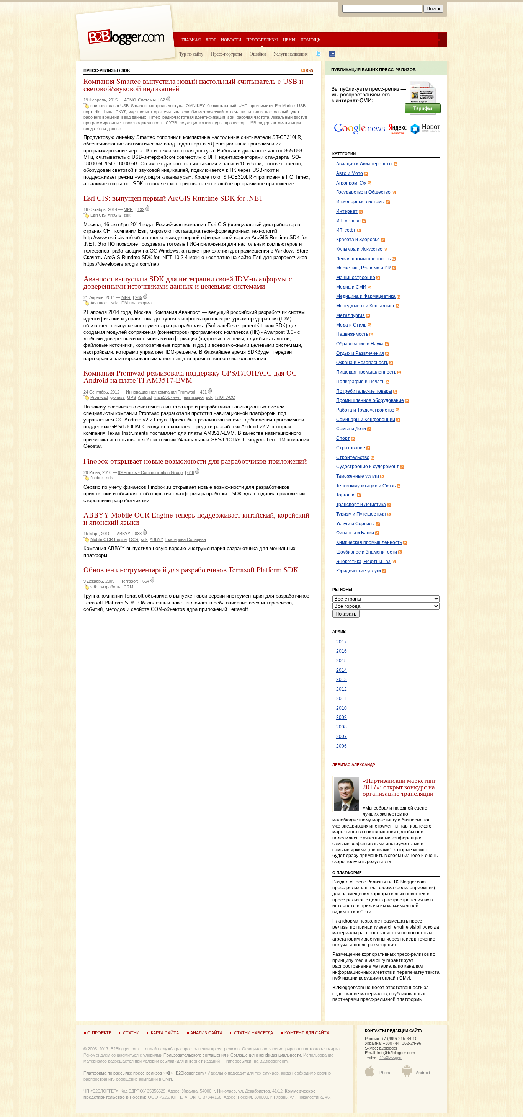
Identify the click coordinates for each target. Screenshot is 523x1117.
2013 (341, 679)
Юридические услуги (358, 570)
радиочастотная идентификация (193, 117)
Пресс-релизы (262, 39)
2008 (341, 727)
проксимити (261, 105)
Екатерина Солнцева (185, 539)
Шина (108, 111)
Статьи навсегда (253, 1032)
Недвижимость (352, 334)
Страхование (350, 448)
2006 (341, 746)
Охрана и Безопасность (362, 362)
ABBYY (123, 533)
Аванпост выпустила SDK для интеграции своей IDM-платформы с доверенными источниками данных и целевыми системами (187, 282)
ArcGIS (114, 215)
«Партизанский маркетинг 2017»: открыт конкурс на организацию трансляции (399, 787)
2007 (341, 736)
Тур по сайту (191, 54)
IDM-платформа (136, 302)
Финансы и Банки (355, 533)
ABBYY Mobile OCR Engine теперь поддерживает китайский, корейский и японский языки (196, 518)
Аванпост (99, 302)
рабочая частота (253, 117)
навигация (194, 397)
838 (138, 533)
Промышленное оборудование (370, 400)
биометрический (207, 111)
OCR (134, 539)
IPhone (384, 1072)
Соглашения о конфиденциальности (265, 1055)
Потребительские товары (364, 391)
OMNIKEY (195, 105)
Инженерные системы (360, 201)
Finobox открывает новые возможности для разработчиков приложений (195, 460)
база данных (109, 128)
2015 (341, 660)
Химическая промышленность (369, 542)
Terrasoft (129, 581)
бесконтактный (221, 105)
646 (190, 472)
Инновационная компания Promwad (160, 392)
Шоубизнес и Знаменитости (366, 552)
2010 (341, 708)
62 (162, 100)
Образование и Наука (360, 343)
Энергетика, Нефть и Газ (363, 561)
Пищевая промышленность (366, 372)
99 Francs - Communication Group (150, 472)
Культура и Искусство (359, 249)
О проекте (99, 1032)
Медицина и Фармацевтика (366, 296)
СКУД (121, 111)
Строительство (352, 457)
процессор (235, 123)
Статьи (131, 1032)
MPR (128, 209)
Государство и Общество (363, 192)
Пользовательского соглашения (194, 1055)
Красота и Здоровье (358, 239)
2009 (341, 717)
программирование (102, 123)
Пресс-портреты (226, 54)
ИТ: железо (348, 221)
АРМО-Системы (140, 100)
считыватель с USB (109, 105)
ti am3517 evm (167, 397)
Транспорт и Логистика (361, 504)
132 (140, 209)
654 (145, 581)
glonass (117, 397)
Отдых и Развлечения (360, 353)
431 (203, 392)
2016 (341, 651)
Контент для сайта (306, 1032)
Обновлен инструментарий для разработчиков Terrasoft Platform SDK (191, 569)
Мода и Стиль (351, 325)
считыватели (176, 111)
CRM (128, 587)
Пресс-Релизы (100, 70)
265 (138, 297)
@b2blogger (390, 1057)
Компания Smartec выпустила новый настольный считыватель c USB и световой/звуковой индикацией (193, 84)
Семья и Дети (351, 428)
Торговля (346, 495)
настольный (276, 111)
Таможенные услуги (357, 476)
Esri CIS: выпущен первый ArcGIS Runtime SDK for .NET (173, 197)
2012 (341, 689)
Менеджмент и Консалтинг (365, 306)
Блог (211, 39)
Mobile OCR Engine (108, 539)
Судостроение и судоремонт (367, 466)
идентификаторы (145, 111)
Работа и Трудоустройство (365, 410)
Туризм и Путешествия (361, 514)
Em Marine (285, 105)
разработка (110, 587)
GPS (131, 397)
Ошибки (258, 54)
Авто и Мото (349, 173)
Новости (231, 39)
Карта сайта (165, 1032)
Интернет (347, 211)
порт (87, 111)
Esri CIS (98, 215)
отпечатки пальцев (244, 111)
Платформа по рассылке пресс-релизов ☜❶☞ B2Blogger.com (143, 1073)
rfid (97, 111)
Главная (191, 39)
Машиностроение (355, 277)
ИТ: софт (346, 230)
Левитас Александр (353, 765)
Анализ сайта (206, 1032)
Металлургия (350, 315)
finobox (97, 477)
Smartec (139, 105)
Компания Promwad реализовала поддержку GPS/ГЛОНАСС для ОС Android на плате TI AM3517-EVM (190, 376)
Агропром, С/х (351, 183)
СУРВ (171, 123)
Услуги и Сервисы (355, 523)
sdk (230, 117)
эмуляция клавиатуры (200, 123)
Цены (289, 39)
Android (145, 397)
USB (301, 105)
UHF (243, 105)
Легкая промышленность (363, 258)
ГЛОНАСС (225, 397)
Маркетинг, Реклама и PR (363, 268)
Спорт (343, 438)
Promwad (99, 397)
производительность (143, 123)
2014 (341, 670)
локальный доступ (289, 117)
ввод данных (133, 117)
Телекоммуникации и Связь (366, 485)
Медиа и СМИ (351, 287)
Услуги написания (290, 54)
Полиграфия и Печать (360, 381)
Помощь (310, 39)
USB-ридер (258, 123)
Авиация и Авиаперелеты (364, 164)
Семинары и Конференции (365, 419)
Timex (154, 117)
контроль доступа (166, 105)
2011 (341, 698)
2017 (341, 642)
